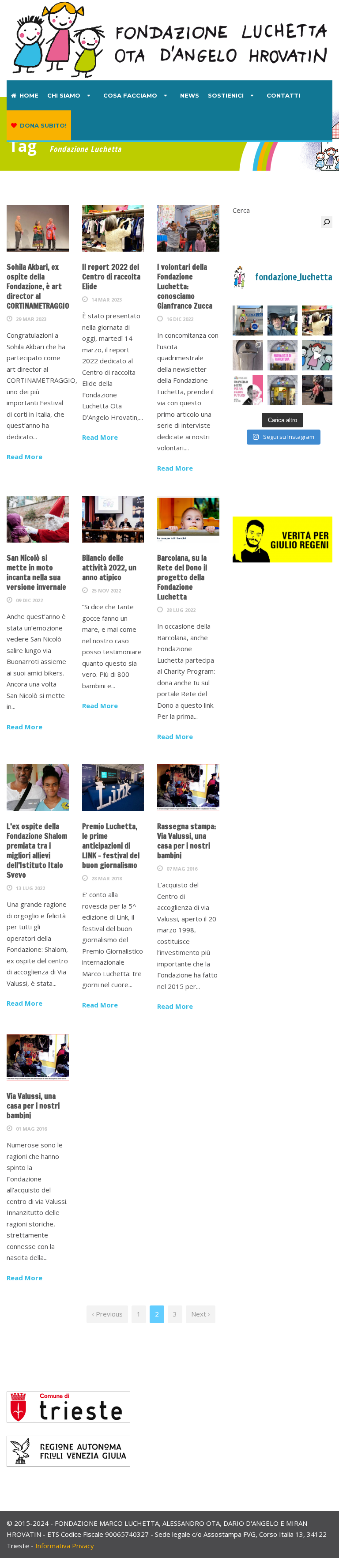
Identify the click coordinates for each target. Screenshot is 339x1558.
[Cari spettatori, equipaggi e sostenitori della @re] (248, 390)
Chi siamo (63, 95)
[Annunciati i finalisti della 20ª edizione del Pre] (317, 390)
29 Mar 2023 (31, 319)
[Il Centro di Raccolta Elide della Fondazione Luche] (317, 321)
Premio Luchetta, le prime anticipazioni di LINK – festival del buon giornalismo (110, 846)
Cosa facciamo (130, 95)
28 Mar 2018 (106, 878)
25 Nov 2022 (106, 590)
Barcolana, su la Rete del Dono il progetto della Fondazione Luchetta (182, 577)
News (189, 95)
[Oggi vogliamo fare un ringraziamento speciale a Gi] (317, 355)
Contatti (283, 95)
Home (28, 95)
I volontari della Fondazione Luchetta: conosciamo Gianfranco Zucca (184, 286)
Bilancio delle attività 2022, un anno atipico (109, 567)
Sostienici (226, 95)
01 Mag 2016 (31, 1128)
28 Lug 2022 (181, 610)
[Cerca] (326, 222)
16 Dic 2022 (179, 319)
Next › (200, 1313)
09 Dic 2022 (29, 600)
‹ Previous (107, 1313)
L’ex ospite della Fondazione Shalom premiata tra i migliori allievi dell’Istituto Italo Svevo (37, 850)
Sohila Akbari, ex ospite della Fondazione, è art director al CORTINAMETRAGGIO (38, 286)
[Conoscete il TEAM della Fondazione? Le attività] (282, 321)
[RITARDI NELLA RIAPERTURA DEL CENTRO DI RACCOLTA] (282, 355)
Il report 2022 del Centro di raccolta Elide (111, 276)
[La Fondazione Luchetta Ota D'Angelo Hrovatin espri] (248, 355)
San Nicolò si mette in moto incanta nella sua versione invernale (36, 572)
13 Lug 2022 (30, 888)
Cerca (241, 210)
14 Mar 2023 (106, 299)
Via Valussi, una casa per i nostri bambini (33, 1105)
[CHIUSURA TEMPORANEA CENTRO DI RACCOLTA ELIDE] (282, 390)
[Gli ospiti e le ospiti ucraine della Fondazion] (248, 321)
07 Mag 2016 (181, 868)
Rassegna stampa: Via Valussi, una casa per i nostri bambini (186, 841)
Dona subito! (43, 125)
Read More (24, 456)
